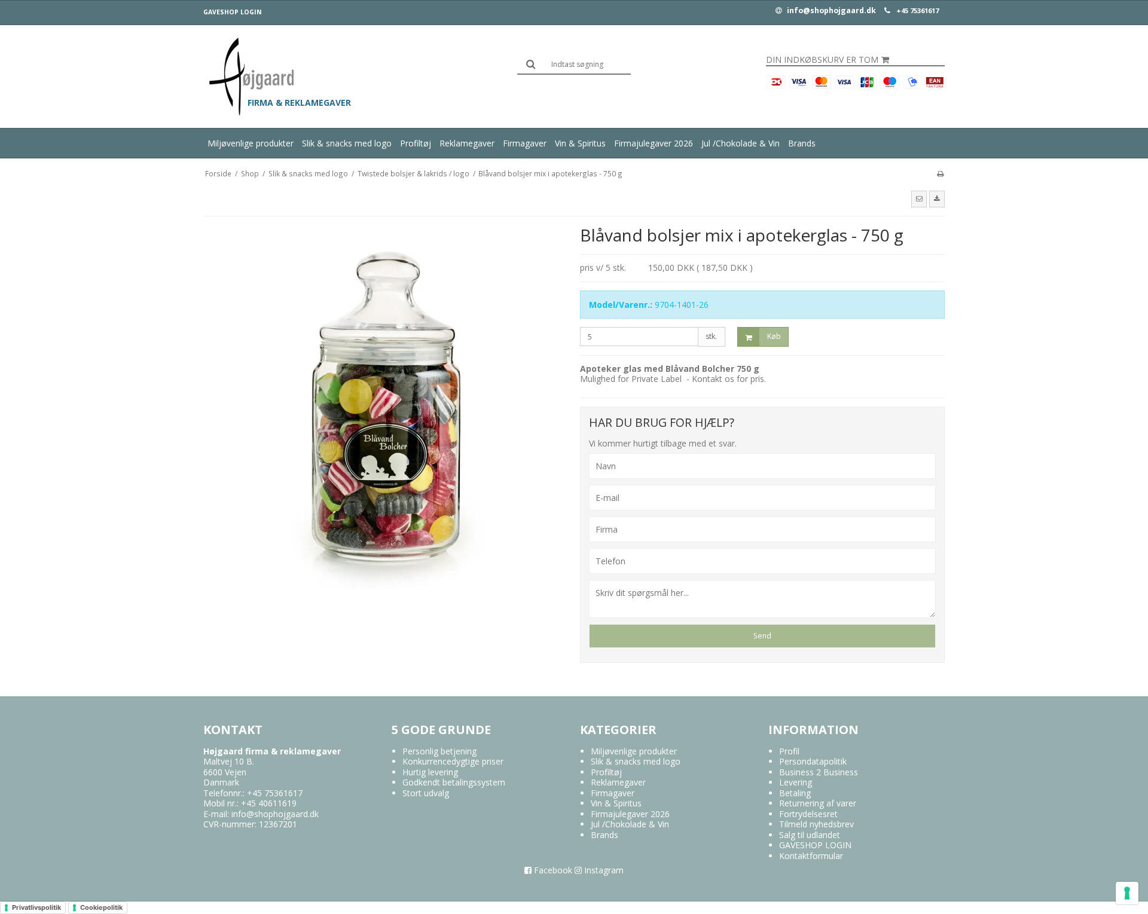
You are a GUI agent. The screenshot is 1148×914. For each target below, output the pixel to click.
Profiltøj (415, 143)
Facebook (552, 870)
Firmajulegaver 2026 (653, 143)
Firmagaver (524, 143)
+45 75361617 (917, 11)
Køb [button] (774, 336)
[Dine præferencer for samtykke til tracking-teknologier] (1127, 893)
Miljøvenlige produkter (250, 143)
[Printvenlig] (940, 173)
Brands (802, 143)
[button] (919, 199)
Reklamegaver (466, 143)
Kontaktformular (811, 855)
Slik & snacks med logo (347, 143)
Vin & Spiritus (580, 143)
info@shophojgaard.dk (830, 11)
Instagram (603, 870)
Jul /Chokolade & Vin (740, 143)
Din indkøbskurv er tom (822, 59)
